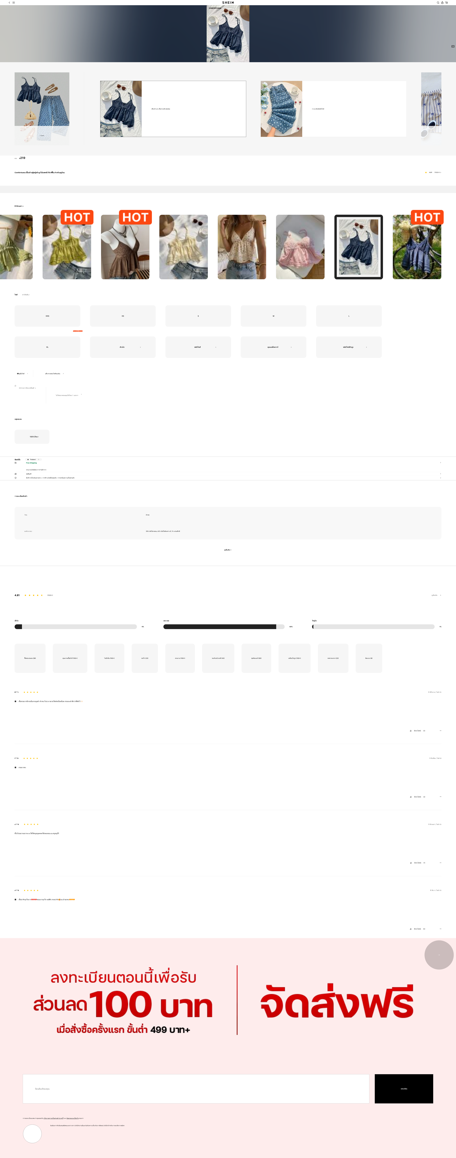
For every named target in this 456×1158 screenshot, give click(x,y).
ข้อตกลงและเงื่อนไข (72, 1118)
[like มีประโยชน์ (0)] (411, 929)
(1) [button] (424, 863)
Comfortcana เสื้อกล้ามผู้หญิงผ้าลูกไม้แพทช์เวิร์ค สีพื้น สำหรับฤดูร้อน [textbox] (40, 172)
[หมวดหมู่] (14, 2)
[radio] (67, 247)
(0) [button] (424, 929)
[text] (22, 158)
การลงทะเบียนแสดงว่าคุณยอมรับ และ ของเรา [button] (53, 1118)
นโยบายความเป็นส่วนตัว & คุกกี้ (53, 1118)
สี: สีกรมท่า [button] (18, 206)
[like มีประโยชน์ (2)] (411, 797)
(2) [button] (424, 797)
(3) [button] (424, 731)
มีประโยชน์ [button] (417, 731)
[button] (9, 2)
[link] (438, 2)
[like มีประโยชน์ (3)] (411, 731)
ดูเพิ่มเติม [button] (434, 595)
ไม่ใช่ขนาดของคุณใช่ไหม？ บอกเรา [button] (67, 395)
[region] (228, 605)
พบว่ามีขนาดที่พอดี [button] (27, 388)
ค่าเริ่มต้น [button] (25, 295)
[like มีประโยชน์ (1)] (411, 863)
